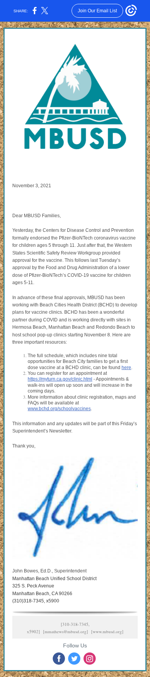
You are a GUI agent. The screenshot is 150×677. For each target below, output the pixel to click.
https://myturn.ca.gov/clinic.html (60, 379)
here (126, 367)
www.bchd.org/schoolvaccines (59, 408)
